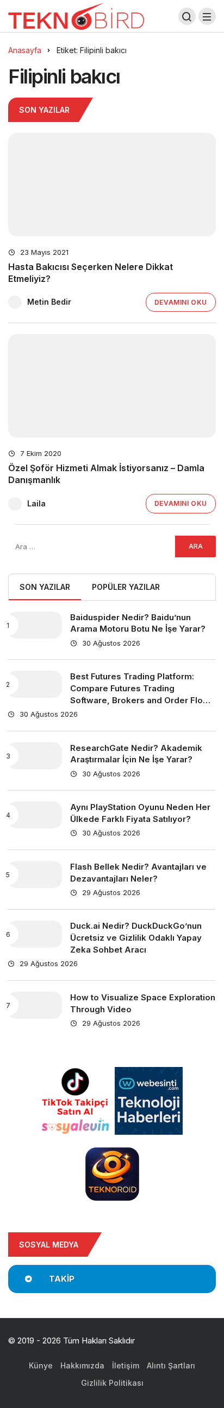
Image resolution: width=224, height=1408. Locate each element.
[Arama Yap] (187, 16)
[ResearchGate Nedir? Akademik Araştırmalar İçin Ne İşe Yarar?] (35, 755)
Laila (36, 503)
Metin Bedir (49, 301)
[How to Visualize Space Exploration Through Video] (35, 1005)
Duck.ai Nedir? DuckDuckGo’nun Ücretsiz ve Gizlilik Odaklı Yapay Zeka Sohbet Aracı (136, 938)
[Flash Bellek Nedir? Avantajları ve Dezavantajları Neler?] (35, 874)
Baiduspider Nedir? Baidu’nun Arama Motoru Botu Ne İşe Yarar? (138, 623)
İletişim (125, 1365)
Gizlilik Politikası (112, 1382)
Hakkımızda (82, 1365)
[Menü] (207, 16)
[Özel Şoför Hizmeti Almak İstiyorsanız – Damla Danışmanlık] (112, 386)
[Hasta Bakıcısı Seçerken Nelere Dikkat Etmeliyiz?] (112, 184)
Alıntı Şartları (171, 1365)
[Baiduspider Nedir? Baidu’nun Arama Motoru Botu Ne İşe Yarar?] (35, 625)
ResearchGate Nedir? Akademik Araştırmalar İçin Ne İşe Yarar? (136, 754)
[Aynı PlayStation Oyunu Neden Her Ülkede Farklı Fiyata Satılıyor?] (35, 814)
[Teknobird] (76, 15)
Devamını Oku (180, 302)
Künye (41, 1365)
